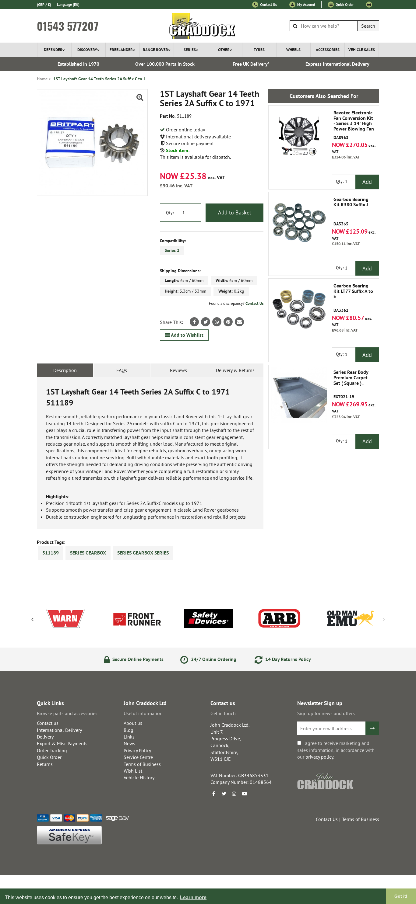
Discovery (87, 49)
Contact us (47, 723)
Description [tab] (65, 370)
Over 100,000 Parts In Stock (165, 64)
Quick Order (344, 4)
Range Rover (155, 49)
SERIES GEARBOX (88, 553)
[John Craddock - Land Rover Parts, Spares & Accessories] (208, 26)
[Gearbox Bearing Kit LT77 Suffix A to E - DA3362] (299, 309)
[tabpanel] (150, 453)
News (129, 743)
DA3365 (350, 212)
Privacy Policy (137, 750)
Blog (128, 730)
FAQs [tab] (121, 370)
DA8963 (353, 125)
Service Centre (138, 757)
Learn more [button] (193, 897)
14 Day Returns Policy (287, 659)
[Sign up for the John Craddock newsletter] (372, 728)
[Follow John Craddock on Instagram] (234, 794)
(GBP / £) (44, 4)
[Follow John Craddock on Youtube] (244, 794)
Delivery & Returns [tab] (235, 370)
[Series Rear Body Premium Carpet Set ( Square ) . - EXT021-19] (299, 395)
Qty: (170, 212)
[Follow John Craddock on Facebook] (213, 794)
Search (368, 26)
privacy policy (319, 757)
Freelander (121, 49)
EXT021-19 (350, 384)
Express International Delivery (337, 64)
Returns (45, 764)
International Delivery (59, 730)
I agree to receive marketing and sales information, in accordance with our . (336, 750)
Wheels (293, 49)
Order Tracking (52, 750)
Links (129, 737)
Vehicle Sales (361, 49)
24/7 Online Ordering (213, 659)
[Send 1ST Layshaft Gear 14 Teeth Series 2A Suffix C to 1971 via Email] (239, 321)
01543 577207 (68, 25)
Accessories (328, 49)
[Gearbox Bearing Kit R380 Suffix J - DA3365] (299, 223)
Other (224, 49)
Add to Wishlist (186, 335)
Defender (53, 49)
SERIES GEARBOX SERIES (143, 553)
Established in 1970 (78, 64)
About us (133, 723)
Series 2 (172, 250)
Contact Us (268, 4)
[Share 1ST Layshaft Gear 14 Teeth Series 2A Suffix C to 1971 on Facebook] (194, 321)
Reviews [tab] (178, 370)
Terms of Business (142, 764)
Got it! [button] (400, 896)
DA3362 (353, 298)
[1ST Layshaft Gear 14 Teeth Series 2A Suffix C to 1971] (92, 142)
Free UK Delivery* (251, 64)
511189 (50, 553)
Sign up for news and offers (326, 713)
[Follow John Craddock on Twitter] (224, 794)
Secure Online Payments (137, 659)
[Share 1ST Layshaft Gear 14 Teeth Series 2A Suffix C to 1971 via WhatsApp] (216, 321)
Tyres (259, 49)
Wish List (133, 771)
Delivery (45, 737)
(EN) (68, 4)
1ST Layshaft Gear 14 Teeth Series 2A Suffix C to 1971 (102, 79)
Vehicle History (139, 777)
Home (42, 79)
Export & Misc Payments (62, 743)
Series (190, 49)
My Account (305, 4)
